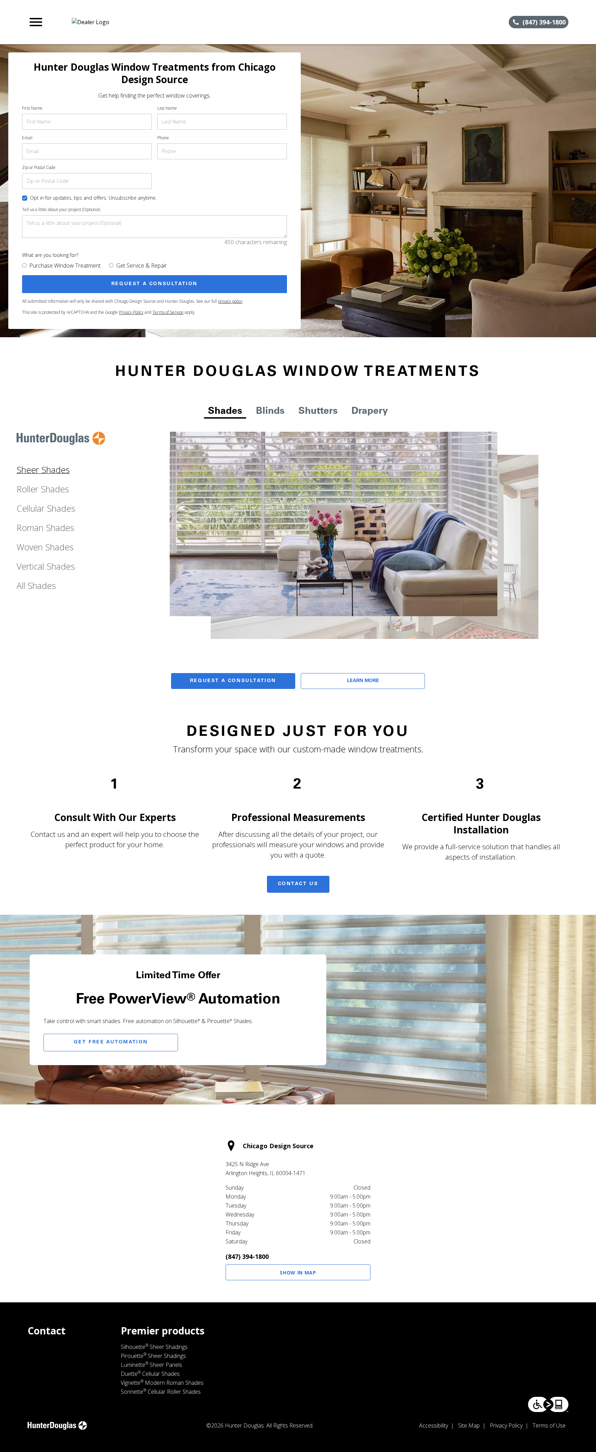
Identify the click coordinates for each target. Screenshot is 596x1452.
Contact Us (298, 884)
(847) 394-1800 (247, 1256)
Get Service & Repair (141, 265)
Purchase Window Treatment (65, 265)
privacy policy (230, 301)
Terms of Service (167, 312)
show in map (298, 1272)
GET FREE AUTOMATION (111, 1042)
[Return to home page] (170, 22)
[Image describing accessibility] (548, 1404)
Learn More (363, 681)
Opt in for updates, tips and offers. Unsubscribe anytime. (93, 197)
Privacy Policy (131, 312)
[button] (36, 22)
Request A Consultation (233, 681)
